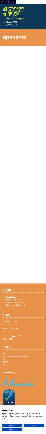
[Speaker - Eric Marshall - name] (23, 221)
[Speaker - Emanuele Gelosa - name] (23, 256)
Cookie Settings (8, 2)
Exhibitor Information (15, 302)
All (4, 53)
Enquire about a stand (15, 305)
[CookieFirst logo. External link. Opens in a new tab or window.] (2, 408)
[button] (41, 9)
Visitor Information (14, 299)
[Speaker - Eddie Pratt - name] (23, 110)
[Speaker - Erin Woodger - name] (23, 75)
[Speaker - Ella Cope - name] (23, 185)
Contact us (11, 297)
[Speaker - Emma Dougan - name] (23, 147)
